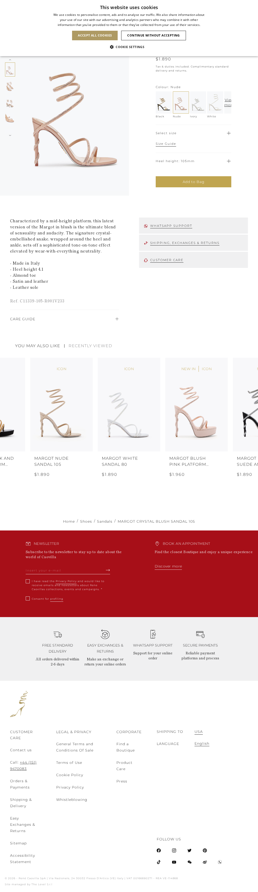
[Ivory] (198, 102)
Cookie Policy (69, 775)
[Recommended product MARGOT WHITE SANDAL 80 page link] (129, 404)
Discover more (168, 566)
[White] (215, 102)
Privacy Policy (66, 581)
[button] (129, 47)
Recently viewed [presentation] (90, 346)
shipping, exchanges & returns (184, 243)
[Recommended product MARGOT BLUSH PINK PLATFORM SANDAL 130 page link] (196, 404)
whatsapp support (171, 226)
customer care (166, 260)
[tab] (39, 346)
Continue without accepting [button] (153, 35)
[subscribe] (108, 570)
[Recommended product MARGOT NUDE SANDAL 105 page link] (61, 404)
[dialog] (129, 28)
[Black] (164, 102)
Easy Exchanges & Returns (22, 824)
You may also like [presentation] (37, 346)
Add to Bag (194, 182)
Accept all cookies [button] (95, 35)
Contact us (21, 750)
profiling (56, 598)
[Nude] (181, 102)
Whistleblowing (71, 799)
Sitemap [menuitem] (18, 843)
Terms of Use (69, 762)
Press (121, 781)
